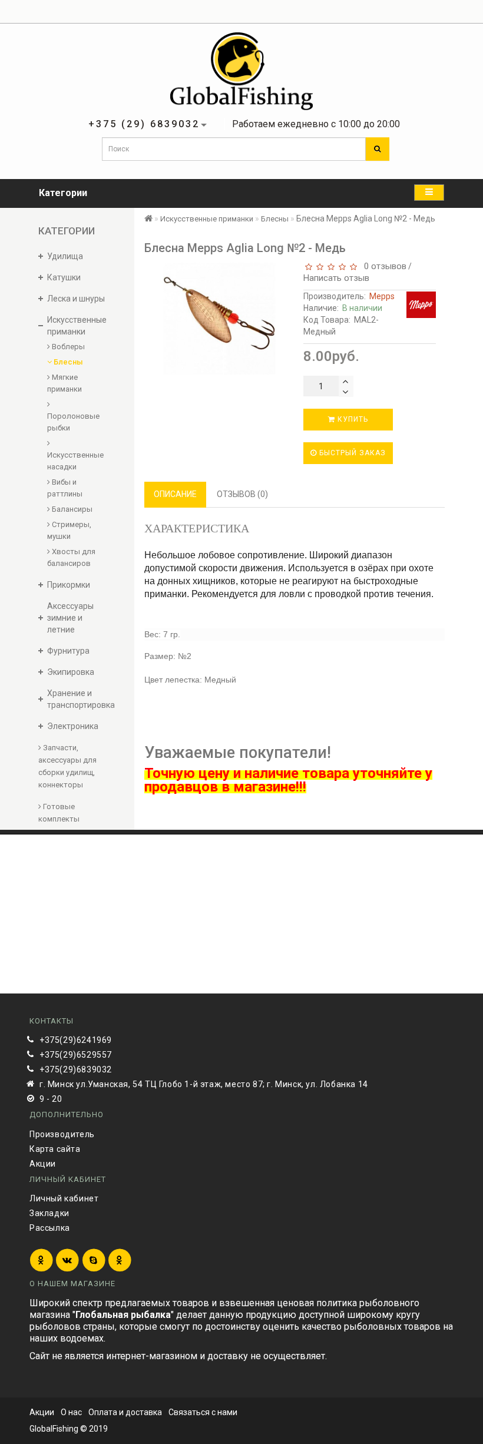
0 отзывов (382, 266)
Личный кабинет (63, 1198)
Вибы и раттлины (64, 488)
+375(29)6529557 (75, 1054)
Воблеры (67, 346)
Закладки (49, 1213)
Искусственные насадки (74, 461)
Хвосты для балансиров (71, 557)
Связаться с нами (202, 1412)
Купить (351, 419)
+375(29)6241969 (75, 1040)
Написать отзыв (336, 278)
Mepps (382, 296)
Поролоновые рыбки (73, 422)
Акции (42, 1163)
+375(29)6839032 (75, 1069)
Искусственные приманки (206, 218)
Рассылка (49, 1228)
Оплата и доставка (125, 1412)
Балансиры (71, 509)
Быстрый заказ (351, 453)
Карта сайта (55, 1149)
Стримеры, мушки (69, 530)
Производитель (62, 1134)
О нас (71, 1412)
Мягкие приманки (64, 383)
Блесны (67, 361)
